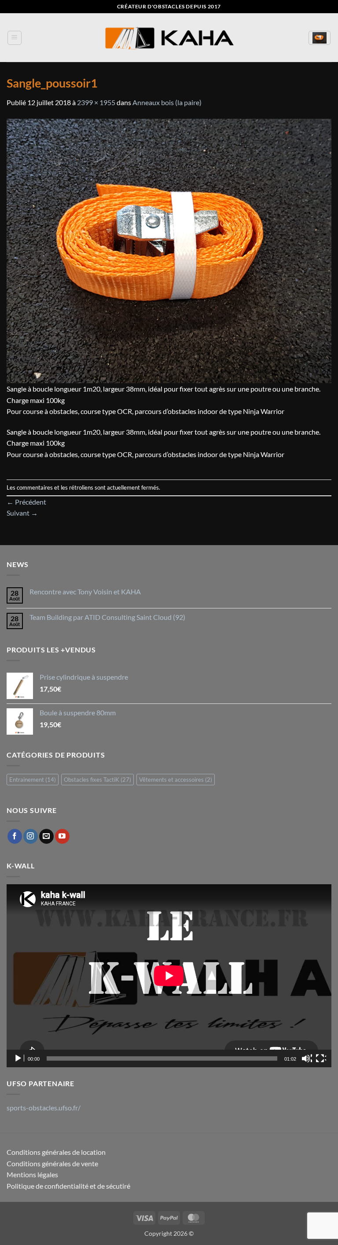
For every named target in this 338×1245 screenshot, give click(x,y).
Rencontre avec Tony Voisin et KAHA (85, 591)
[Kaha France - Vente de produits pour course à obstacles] (169, 37)
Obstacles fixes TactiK (97, 779)
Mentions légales (32, 1174)
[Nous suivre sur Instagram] (30, 836)
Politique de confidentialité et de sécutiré (68, 1186)
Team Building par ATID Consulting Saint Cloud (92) (107, 617)
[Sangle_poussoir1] (169, 249)
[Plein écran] (321, 1058)
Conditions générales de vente (52, 1163)
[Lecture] (19, 1058)
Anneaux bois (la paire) (167, 102)
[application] (169, 975)
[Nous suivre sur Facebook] (14, 836)
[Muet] (306, 1058)
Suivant (22, 513)
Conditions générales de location (56, 1152)
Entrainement (32, 779)
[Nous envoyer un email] (46, 836)
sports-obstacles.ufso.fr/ (44, 1107)
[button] (14, 38)
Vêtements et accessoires (175, 779)
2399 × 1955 (96, 102)
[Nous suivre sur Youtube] (62, 836)
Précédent (26, 502)
